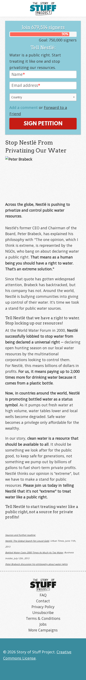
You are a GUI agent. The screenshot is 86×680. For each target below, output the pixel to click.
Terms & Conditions (43, 618)
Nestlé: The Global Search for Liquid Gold (27, 540)
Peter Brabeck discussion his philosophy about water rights (36, 564)
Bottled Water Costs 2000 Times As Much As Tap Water (34, 552)
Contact (43, 600)
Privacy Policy (43, 606)
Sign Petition (43, 124)
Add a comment (23, 107)
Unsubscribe (43, 612)
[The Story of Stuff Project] (43, 584)
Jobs (43, 624)
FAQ (43, 595)
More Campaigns (43, 630)
